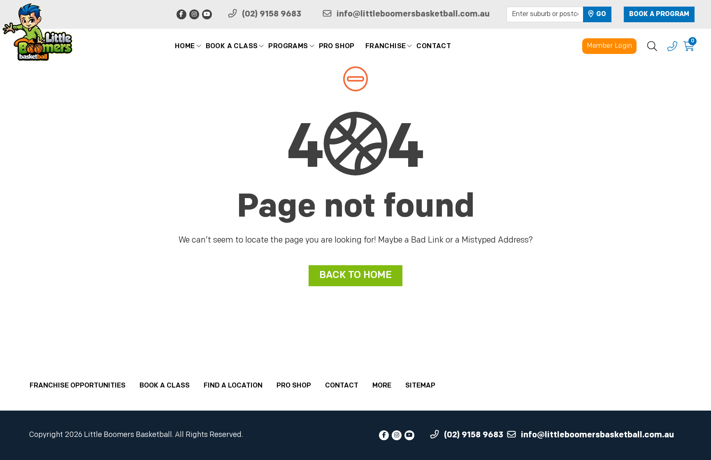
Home (185, 46)
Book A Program (659, 14)
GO (600, 14)
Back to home (355, 275)
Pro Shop (337, 46)
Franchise (385, 46)
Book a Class (232, 46)
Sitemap (420, 385)
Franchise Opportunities (77, 385)
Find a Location (233, 385)
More (381, 385)
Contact (433, 46)
